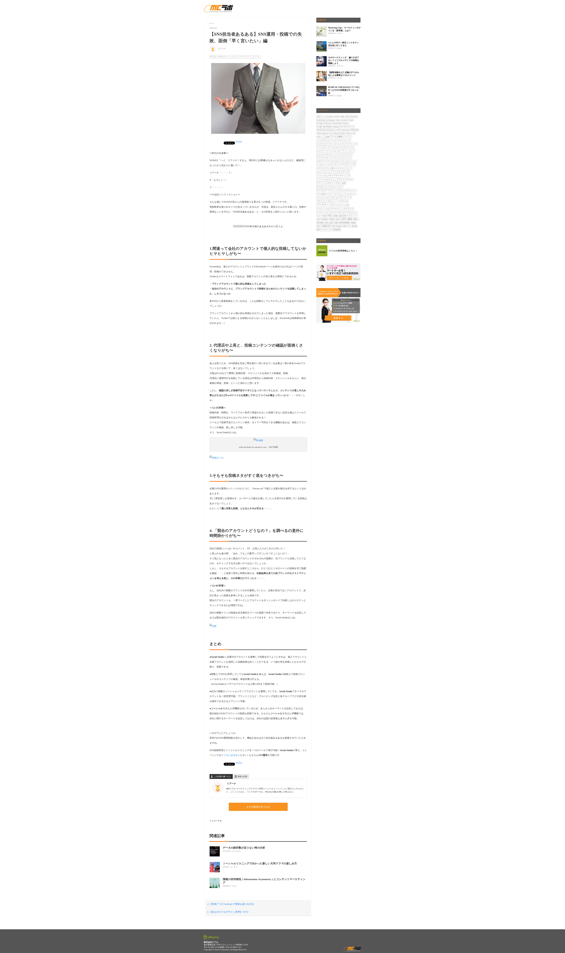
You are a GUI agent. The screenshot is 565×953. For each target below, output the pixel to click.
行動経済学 (326, 226)
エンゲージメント (324, 151)
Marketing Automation (326, 130)
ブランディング (345, 197)
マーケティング (325, 205)
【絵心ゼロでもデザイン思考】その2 (228, 912)
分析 (318, 219)
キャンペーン (334, 154)
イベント (347, 137)
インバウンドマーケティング (347, 144)
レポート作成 (321, 216)
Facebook (353, 117)
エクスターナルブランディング (343, 147)
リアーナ (221, 49)
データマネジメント (348, 190)
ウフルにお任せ (229, 755)
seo (331, 133)
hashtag (336, 126)
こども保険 (325, 137)
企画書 (335, 216)
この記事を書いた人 (222, 776)
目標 (336, 223)
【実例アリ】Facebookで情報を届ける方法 (231, 904)
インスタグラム (323, 140)
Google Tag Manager (324, 126)
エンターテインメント (344, 151)
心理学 (343, 219)
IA (341, 126)
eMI (347, 117)
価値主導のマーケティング (348, 216)
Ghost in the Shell (341, 120)
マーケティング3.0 (342, 205)
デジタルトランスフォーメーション (330, 187)
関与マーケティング (324, 230)
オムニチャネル (322, 154)
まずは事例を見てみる (258, 807)
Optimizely (346, 130)
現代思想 (320, 223)
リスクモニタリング (342, 212)
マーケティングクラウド (342, 209)
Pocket (239, 141)
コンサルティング (323, 165)
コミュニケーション (349, 161)
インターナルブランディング (340, 140)
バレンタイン (321, 197)
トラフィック (331, 194)
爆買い (356, 219)
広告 (337, 219)
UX (354, 133)
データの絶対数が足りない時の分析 (244, 847)
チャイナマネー (347, 180)
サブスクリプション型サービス (328, 168)
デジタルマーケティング (328, 190)
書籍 (350, 219)
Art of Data (329, 117)
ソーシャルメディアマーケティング (333, 175)
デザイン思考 (340, 183)
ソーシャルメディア (339, 172)
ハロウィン (352, 194)
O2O (338, 130)
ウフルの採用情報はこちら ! (343, 251)
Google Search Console (340, 123)
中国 (329, 216)
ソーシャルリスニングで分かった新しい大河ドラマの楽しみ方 (260, 863)
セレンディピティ (323, 172)
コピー (337, 161)
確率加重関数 (344, 223)
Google (351, 120)
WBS (318, 137)
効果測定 (325, 219)
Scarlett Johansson (322, 133)
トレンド (342, 194)
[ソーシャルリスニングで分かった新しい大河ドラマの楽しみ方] (216, 869)
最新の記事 (242, 776)
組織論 (353, 223)
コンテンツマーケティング (342, 165)
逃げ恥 (354, 226)
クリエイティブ (346, 154)
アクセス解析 (337, 137)
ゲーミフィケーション (335, 158)
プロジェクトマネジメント (327, 201)
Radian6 (355, 130)
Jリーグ (351, 126)
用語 (326, 223)
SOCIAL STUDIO (216, 57)
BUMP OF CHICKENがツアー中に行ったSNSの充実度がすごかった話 (344, 90)
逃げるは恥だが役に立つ (341, 226)
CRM (342, 117)
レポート (354, 212)
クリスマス (321, 158)
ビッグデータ (332, 197)
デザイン (331, 183)
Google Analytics (324, 123)
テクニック (321, 183)
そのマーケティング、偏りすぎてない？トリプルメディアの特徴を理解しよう (343, 60)
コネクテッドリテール (325, 161)
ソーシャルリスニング (233, 57)
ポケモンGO (344, 201)
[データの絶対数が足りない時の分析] (216, 853)
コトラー (348, 158)
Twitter (349, 133)
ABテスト (320, 117)
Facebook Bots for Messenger (325, 120)
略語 (331, 223)
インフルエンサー (324, 147)
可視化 (331, 219)
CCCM (336, 117)
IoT (345, 126)
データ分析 (321, 194)
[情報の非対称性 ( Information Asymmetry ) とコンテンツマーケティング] (216, 885)
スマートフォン (346, 168)
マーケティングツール (252, 57)
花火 (318, 226)
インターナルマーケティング (326, 144)
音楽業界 (336, 230)
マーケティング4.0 (323, 209)
